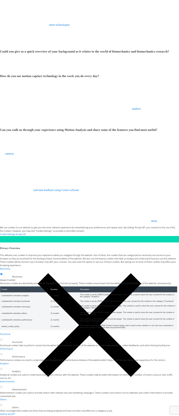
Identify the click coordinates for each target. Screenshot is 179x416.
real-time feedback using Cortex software (56, 190)
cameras (9, 153)
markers (136, 108)
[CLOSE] (89, 239)
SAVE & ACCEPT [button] (7, 414)
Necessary (17, 276)
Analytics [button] (4, 363)
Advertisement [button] (7, 381)
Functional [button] (5, 334)
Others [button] (3, 399)
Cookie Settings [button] (7, 234)
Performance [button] (6, 348)
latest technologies (59, 24)
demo (154, 221)
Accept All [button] (20, 234)
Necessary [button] (5, 268)
